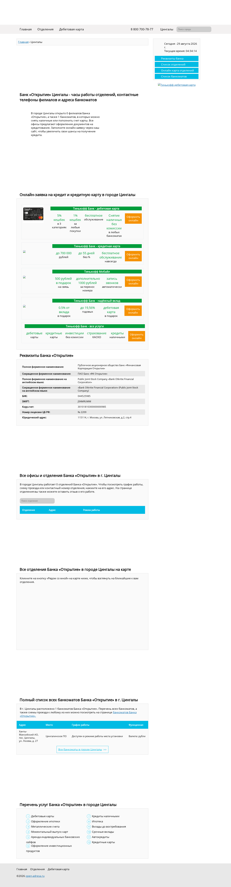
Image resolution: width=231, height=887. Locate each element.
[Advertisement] (82, 67)
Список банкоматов (174, 76)
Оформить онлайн (133, 218)
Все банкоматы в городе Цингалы (80, 749)
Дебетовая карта (71, 29)
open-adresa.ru (35, 876)
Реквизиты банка (172, 58)
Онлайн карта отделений (177, 70)
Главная (26, 29)
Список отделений (173, 64)
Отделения (45, 29)
